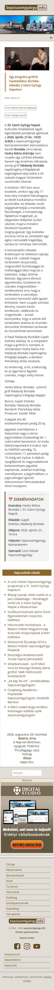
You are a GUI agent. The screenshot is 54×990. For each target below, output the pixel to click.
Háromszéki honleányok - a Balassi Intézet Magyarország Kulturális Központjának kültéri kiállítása (29, 631)
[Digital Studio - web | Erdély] (27, 817)
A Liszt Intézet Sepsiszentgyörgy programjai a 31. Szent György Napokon (29, 586)
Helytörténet (14, 870)
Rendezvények (15, 875)
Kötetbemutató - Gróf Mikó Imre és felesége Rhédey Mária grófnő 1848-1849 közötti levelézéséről (29, 670)
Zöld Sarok (12, 892)
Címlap (10, 864)
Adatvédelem (12, 960)
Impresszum (12, 954)
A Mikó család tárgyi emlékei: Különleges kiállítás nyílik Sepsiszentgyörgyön (28, 711)
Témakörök (13, 914)
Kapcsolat (10, 965)
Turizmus (12, 886)
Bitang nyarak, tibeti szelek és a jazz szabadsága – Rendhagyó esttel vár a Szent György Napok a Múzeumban (29, 601)
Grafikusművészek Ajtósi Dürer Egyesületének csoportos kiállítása (29, 616)
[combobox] (27, 773)
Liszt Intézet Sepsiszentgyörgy (21, 107)
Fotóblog (11, 897)
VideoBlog (12, 908)
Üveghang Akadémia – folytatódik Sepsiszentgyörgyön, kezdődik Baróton (28, 696)
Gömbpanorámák (17, 903)
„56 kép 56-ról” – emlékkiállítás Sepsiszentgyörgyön (29, 683)
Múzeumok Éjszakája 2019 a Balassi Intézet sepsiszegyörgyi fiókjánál (29, 646)
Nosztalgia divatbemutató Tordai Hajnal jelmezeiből (25, 657)
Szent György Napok (16, 115)
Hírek (9, 881)
